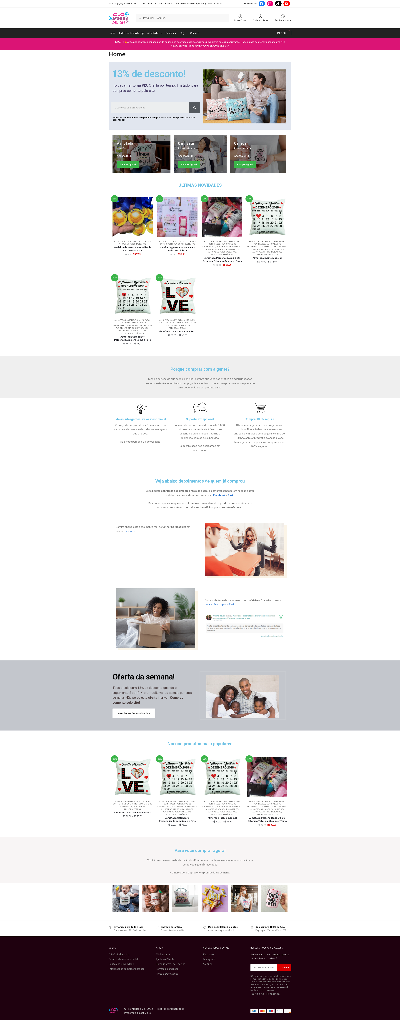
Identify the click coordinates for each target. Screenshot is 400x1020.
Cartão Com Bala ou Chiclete (175, 244)
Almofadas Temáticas (222, 254)
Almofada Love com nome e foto (177, 331)
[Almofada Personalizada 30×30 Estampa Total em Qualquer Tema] (222, 217)
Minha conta (163, 954)
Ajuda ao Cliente (165, 959)
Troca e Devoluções (167, 973)
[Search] (194, 107)
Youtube (207, 964)
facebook (129, 531)
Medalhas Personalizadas (132, 244)
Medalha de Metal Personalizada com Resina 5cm (132, 249)
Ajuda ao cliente (260, 20)
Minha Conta (240, 20)
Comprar (132, 271)
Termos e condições (167, 968)
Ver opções (222, 271)
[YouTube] (286, 3)
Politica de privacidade (121, 964)
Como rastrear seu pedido (170, 964)
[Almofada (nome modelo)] (267, 217)
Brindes (118, 241)
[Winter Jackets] (258, 154)
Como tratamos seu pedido (124, 959)
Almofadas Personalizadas (222, 252)
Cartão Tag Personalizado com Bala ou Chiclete (177, 249)
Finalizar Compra (283, 20)
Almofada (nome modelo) (267, 257)
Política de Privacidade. (265, 994)
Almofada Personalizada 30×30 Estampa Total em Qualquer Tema (222, 259)
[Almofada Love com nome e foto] (177, 296)
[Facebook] (262, 3)
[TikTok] (278, 3)
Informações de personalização (127, 968)
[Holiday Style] (200, 154)
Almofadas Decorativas (229, 246)
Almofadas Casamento (216, 241)
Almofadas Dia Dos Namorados (222, 249)
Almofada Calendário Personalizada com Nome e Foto (132, 338)
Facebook (208, 954)
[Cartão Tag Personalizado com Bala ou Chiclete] (177, 217)
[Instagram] (270, 3)
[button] (133, 713)
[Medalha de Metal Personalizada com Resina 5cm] (132, 217)
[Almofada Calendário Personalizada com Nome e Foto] (132, 296)
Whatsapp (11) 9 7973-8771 (122, 3)
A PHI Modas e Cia (119, 954)
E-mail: (271, 967)
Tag (193, 244)
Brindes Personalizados (137, 241)
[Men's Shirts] (141, 154)
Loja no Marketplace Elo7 (219, 604)
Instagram (209, 959)
